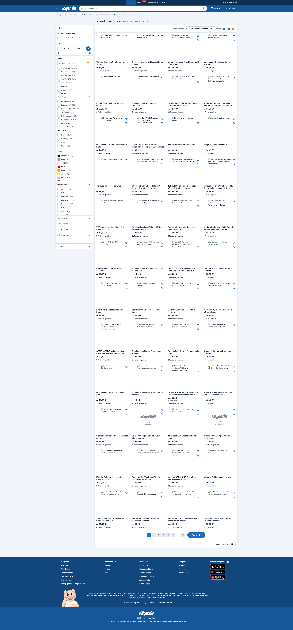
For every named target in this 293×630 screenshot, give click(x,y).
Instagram (183, 565)
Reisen (163, 2)
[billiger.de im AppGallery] (219, 577)
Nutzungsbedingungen (155, 621)
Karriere (107, 569)
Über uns (107, 565)
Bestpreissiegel (67, 576)
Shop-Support (145, 573)
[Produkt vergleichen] (126, 40)
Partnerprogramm (146, 576)
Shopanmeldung (146, 569)
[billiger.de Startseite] (69, 8)
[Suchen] (204, 8)
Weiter (195, 535)
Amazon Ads (144, 580)
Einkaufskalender (68, 580)
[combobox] (143, 8)
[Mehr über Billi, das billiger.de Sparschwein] (71, 598)
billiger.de (60, 15)
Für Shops (143, 565)
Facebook (183, 569)
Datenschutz (111, 621)
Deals (141, 2)
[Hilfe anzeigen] (66, 229)
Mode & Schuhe (73, 15)
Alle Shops (65, 569)
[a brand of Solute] (229, 2)
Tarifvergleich (153, 2)
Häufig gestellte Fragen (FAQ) (73, 584)
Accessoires (88, 15)
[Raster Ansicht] (228, 28)
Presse (107, 573)
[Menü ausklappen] (80, 15)
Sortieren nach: (178, 29)
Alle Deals (65, 565)
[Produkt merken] (126, 36)
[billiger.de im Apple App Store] (219, 566)
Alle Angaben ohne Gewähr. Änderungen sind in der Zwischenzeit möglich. (182, 593)
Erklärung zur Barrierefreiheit (175, 621)
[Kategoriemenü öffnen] (57, 8)
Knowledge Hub (146, 584)
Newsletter (183, 573)
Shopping (130, 2)
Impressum (142, 621)
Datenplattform (67, 573)
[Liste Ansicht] (224, 28)
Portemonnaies (103, 15)
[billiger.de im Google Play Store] (219, 572)
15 (183, 535)
